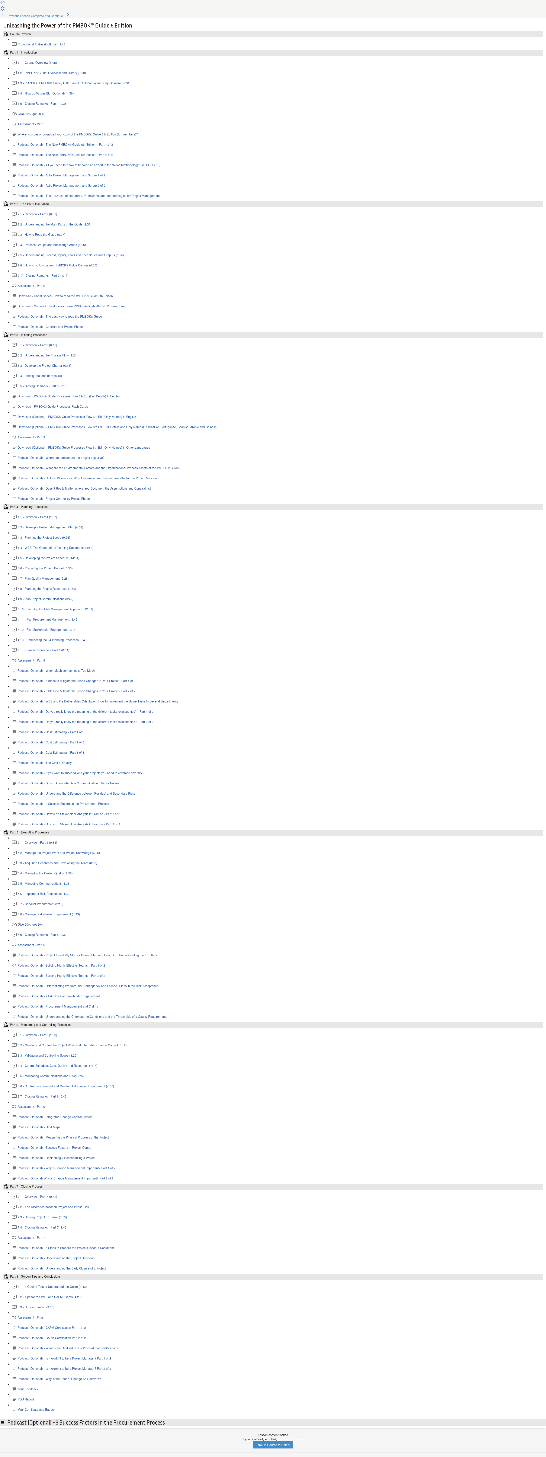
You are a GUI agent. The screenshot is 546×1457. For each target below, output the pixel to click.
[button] (2, 4)
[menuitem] (2, 10)
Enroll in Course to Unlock (273, 1445)
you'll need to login (290, 1439)
